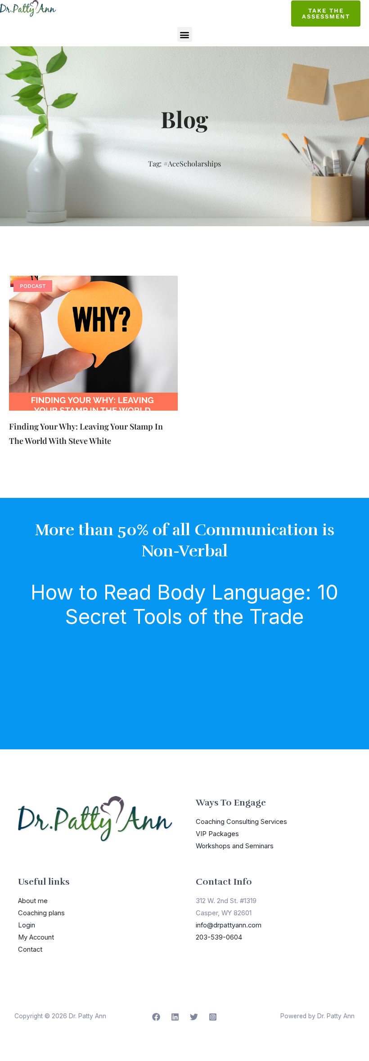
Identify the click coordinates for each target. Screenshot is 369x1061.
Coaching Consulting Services (241, 822)
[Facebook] (156, 1017)
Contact (30, 949)
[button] (184, 34)
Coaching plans (41, 913)
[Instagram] (213, 1017)
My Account (36, 937)
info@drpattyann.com (228, 925)
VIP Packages (217, 834)
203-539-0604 (219, 937)
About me (33, 901)
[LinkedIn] (175, 1017)
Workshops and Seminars (235, 846)
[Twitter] (194, 1017)
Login (26, 925)
